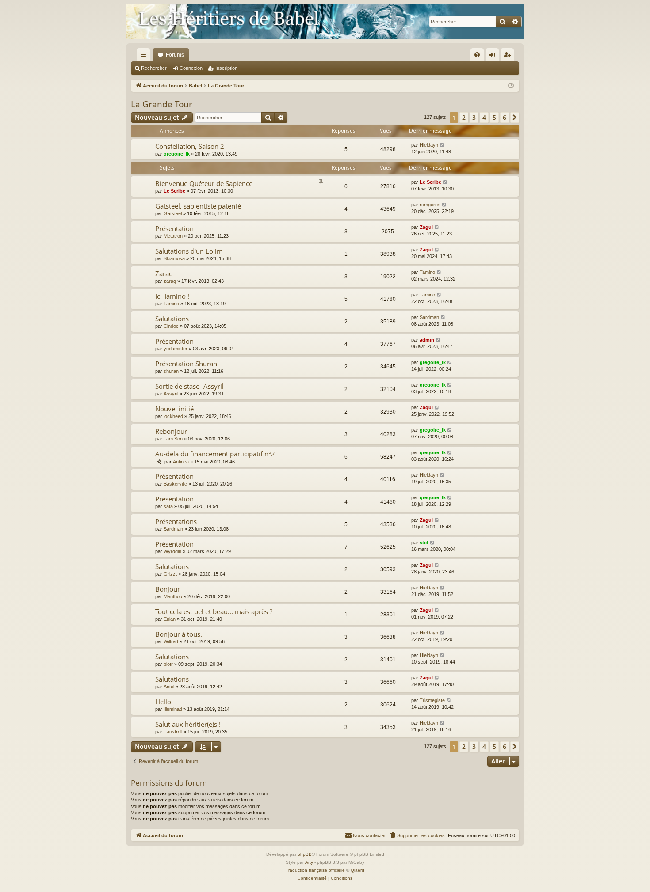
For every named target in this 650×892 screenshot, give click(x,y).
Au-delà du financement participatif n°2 (215, 453)
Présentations (176, 521)
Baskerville (175, 483)
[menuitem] (477, 54)
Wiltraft (171, 641)
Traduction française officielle (315, 870)
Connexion (191, 68)
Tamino (427, 272)
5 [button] (494, 117)
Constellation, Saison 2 (189, 146)
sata (168, 506)
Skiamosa (174, 258)
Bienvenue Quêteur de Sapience (203, 183)
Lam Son (173, 438)
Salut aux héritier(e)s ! (188, 724)
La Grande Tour (161, 104)
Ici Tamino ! (172, 296)
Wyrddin (172, 551)
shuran (171, 371)
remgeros (430, 204)
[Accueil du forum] (325, 21)
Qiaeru (357, 870)
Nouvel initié (174, 408)
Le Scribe (174, 191)
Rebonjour (171, 431)
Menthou (173, 596)
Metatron (173, 236)
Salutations (172, 318)
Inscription (226, 68)
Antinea (181, 461)
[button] (514, 117)
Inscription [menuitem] (509, 56)
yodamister (175, 348)
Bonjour (167, 589)
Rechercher (154, 68)
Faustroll (173, 731)
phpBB (305, 854)
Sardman (429, 317)
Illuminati (173, 709)
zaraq (170, 281)
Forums (175, 55)
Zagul (426, 227)
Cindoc (171, 326)
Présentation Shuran (186, 363)
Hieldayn (429, 145)
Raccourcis (145, 56)
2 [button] (464, 117)
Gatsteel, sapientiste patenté (198, 205)
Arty (309, 862)
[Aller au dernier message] (442, 145)
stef (424, 542)
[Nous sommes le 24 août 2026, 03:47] (511, 86)
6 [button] (504, 117)
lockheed (173, 416)
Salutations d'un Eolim (189, 251)
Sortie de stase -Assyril (189, 386)
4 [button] (484, 117)
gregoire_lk (177, 153)
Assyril (171, 393)
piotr (168, 664)
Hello (163, 701)
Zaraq (164, 273)
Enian (170, 619)
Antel (169, 686)
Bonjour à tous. (178, 634)
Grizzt (170, 574)
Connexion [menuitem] (494, 56)
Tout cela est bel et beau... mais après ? (213, 611)
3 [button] (474, 117)
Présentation (174, 228)
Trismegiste (432, 700)
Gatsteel (173, 213)
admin (427, 339)
